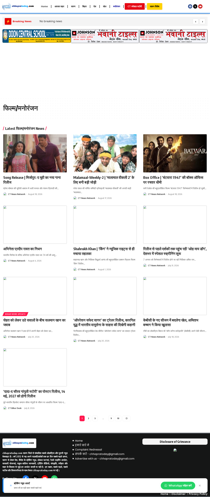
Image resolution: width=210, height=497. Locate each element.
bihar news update (15, 314)
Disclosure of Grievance (175, 441)
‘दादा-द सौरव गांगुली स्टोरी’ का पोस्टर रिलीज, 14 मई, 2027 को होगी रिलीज (34, 393)
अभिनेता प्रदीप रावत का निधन (22, 248)
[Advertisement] (105, 73)
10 (118, 418)
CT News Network (16, 194)
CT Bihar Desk (14, 408)
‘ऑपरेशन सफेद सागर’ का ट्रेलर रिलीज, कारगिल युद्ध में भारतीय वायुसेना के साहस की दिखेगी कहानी (104, 322)
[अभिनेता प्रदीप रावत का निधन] (35, 225)
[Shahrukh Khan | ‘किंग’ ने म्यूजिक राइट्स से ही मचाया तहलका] (105, 225)
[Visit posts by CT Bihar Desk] (5, 408)
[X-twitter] (195, 6)
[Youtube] (200, 6)
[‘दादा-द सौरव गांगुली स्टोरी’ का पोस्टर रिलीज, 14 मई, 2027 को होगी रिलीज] (35, 367)
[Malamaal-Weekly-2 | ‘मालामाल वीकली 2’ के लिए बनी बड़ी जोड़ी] (105, 153)
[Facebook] (190, 6)
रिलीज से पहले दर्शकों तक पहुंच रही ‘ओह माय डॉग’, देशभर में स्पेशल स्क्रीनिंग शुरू (175, 251)
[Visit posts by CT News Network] (5, 194)
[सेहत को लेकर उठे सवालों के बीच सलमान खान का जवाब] (35, 296)
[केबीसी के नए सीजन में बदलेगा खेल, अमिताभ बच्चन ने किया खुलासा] (175, 296)
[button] (6, 38)
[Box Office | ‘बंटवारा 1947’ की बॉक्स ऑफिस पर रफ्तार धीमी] (175, 153)
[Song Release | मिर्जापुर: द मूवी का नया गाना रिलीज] (35, 153)
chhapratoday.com (12, 453)
